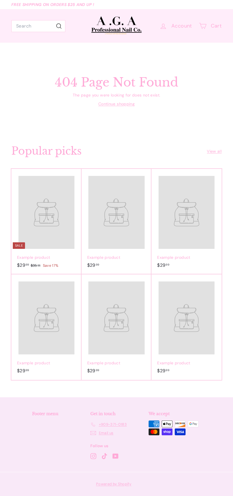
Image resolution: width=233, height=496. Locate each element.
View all (214, 151)
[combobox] (38, 26)
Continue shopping (116, 103)
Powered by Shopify (113, 484)
